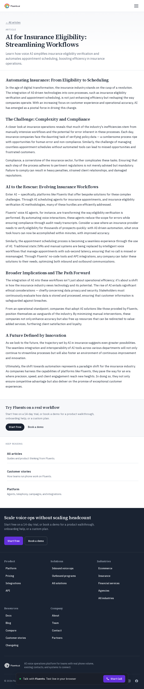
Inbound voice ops (62, 568)
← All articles (13, 22)
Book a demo (36, 427)
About (55, 615)
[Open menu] (136, 5)
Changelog (12, 645)
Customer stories (16, 637)
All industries (106, 598)
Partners (57, 637)
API (8, 590)
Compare (11, 630)
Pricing (10, 576)
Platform (11, 568)
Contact (57, 630)
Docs (8, 615)
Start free (15, 427)
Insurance (104, 576)
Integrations (13, 583)
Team (55, 623)
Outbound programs (64, 576)
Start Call (116, 678)
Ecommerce (105, 568)
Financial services (108, 583)
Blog (8, 623)
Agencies (103, 590)
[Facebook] (136, 681)
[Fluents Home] (12, 6)
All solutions (59, 583)
